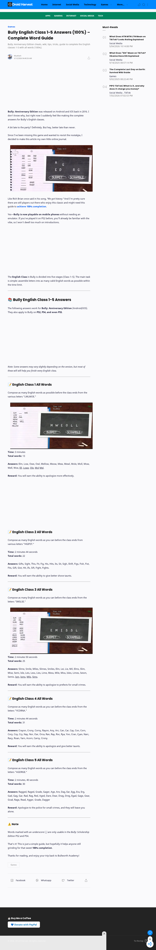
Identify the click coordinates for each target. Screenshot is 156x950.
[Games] (112, 76)
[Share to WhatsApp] (45, 880)
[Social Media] (115, 43)
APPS (47, 15)
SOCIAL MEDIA (87, 15)
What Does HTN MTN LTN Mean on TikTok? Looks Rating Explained (127, 38)
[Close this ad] (104, 933)
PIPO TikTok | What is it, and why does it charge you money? (126, 87)
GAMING (58, 15)
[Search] (143, 4)
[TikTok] (127, 92)
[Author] (17, 56)
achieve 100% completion (31, 206)
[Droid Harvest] (21, 4)
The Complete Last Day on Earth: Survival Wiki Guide (127, 71)
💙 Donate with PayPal (24, 924)
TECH (100, 15)
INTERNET (71, 15)
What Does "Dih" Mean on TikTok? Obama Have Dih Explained (127, 54)
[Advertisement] (49, 82)
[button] (139, 4)
